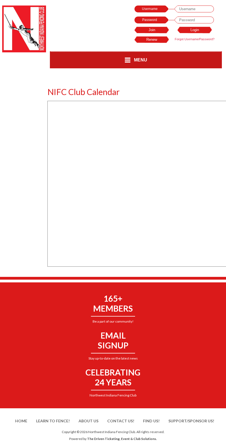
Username (150, 9)
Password (149, 20)
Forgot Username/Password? (194, 39)
